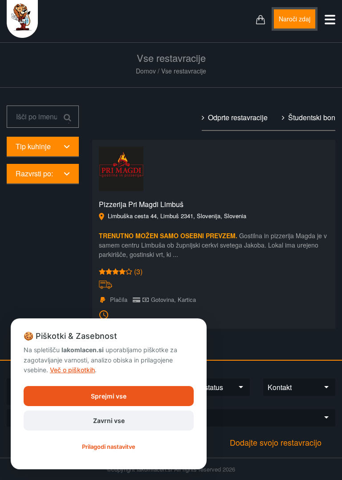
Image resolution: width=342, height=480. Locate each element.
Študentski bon (310, 117)
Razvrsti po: (34, 173)
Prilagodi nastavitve (108, 446)
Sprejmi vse (108, 396)
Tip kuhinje (33, 146)
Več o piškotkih (72, 370)
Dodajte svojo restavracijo (276, 442)
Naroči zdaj (294, 18)
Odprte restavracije (236, 117)
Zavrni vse (109, 420)
